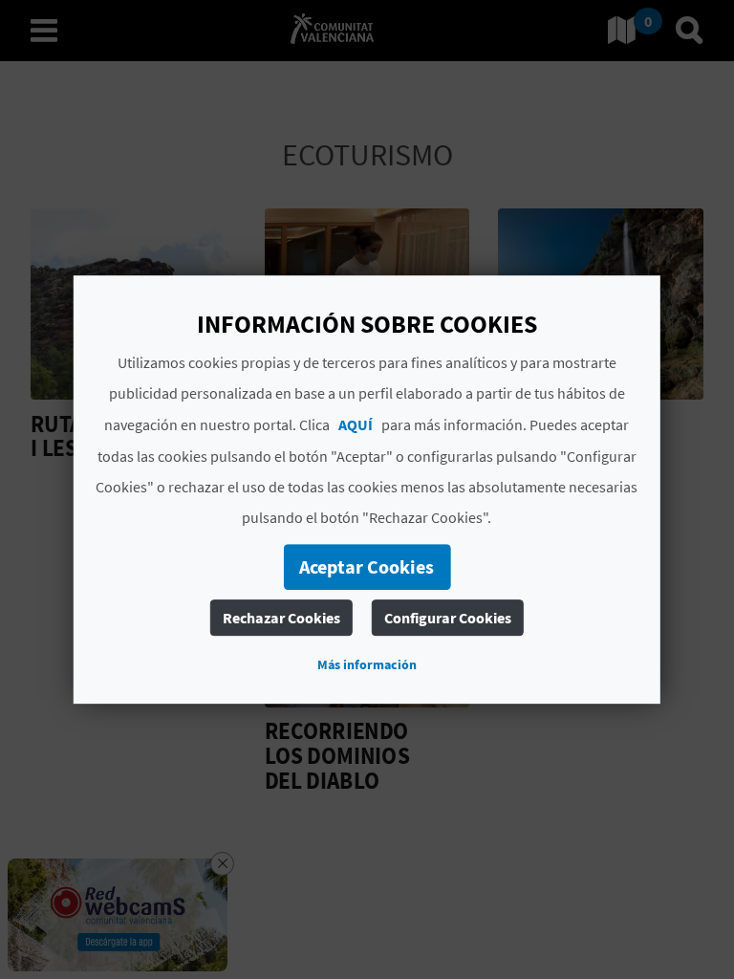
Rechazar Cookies (281, 617)
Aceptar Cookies (366, 566)
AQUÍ (355, 424)
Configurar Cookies (447, 617)
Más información (367, 664)
